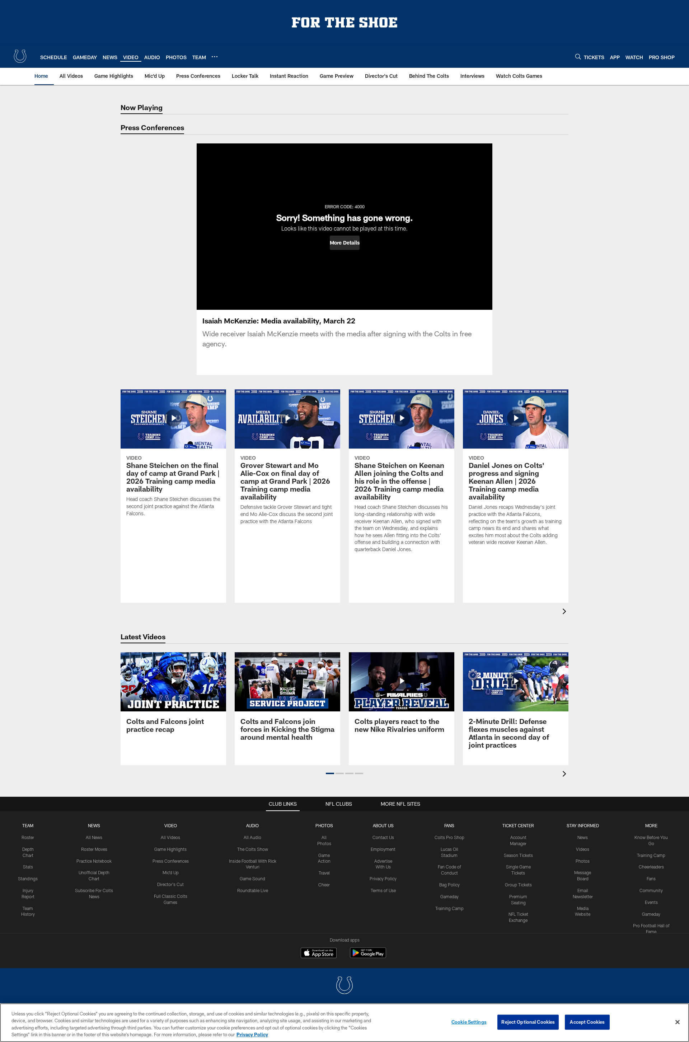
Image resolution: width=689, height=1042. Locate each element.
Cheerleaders (651, 866)
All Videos (170, 837)
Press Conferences (171, 860)
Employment (383, 849)
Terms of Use (383, 890)
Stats (28, 866)
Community (651, 890)
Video (170, 825)
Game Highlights (170, 849)
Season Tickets (518, 855)
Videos (582, 849)
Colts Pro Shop (449, 837)
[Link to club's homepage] (20, 56)
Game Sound (252, 878)
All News (94, 837)
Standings (28, 878)
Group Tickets (518, 884)
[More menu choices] (214, 57)
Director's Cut (170, 884)
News (94, 825)
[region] (344, 1022)
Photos (324, 825)
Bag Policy (449, 884)
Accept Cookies (587, 1022)
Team (27, 825)
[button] (345, 243)
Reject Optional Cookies (528, 1022)
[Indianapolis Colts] (344, 986)
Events (651, 902)
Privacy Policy (383, 878)
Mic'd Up (171, 872)
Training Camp (449, 908)
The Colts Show (252, 849)
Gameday (449, 896)
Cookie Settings (469, 1022)
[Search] (578, 56)
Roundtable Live (252, 890)
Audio (252, 825)
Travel (324, 872)
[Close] (677, 1022)
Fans (651, 878)
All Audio (252, 837)
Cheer (324, 884)
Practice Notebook (94, 860)
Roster (28, 837)
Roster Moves (94, 849)
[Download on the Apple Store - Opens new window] (318, 954)
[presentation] (565, 612)
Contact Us (383, 837)
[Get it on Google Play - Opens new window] (368, 956)
